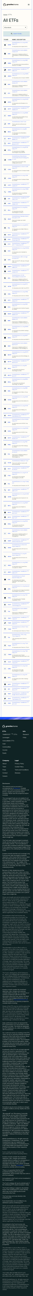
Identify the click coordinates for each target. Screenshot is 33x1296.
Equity (4, 753)
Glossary (17, 773)
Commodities (6, 747)
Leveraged (5, 737)
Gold (3, 744)
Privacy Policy (19, 763)
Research (26, 734)
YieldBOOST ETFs (9, 734)
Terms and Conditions (22, 770)
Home (5, 14)
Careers (4, 776)
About (4, 763)
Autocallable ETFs (8, 741)
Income (4, 750)
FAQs (24, 737)
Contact (5, 773)
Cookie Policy (19, 767)
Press (4, 770)
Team (4, 767)
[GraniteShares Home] (10, 4)
